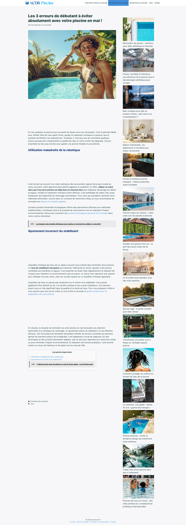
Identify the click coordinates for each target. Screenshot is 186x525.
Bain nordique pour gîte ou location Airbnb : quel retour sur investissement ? (137, 114)
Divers (157, 3)
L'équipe (113, 522)
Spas (151, 3)
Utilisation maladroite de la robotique (46, 357)
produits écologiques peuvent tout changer (88, 213)
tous (32, 404)
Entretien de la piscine (118, 3)
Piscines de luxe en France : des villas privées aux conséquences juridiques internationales (138, 504)
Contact (72, 522)
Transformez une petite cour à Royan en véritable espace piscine (137, 343)
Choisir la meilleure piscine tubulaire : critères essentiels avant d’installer (136, 182)
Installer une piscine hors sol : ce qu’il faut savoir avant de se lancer (138, 247)
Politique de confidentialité (99, 522)
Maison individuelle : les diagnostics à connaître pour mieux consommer (136, 148)
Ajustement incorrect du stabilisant (45, 359)
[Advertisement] (72, 116)
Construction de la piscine (96, 3)
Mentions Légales (83, 522)
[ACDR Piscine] (40, 3)
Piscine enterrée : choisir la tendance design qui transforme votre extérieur (137, 439)
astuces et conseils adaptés (53, 201)
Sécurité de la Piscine (138, 3)
